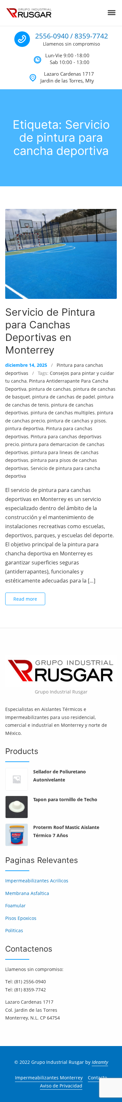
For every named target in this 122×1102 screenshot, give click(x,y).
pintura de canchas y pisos (76, 421)
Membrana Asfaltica (27, 893)
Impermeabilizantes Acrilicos (36, 881)
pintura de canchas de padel (63, 397)
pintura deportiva (24, 428)
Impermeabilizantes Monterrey (49, 1078)
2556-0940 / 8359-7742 (71, 35)
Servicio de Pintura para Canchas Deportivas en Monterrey (50, 330)
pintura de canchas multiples (63, 412)
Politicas (14, 930)
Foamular (15, 905)
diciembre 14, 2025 (26, 365)
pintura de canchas (50, 389)
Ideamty (100, 1062)
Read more (25, 599)
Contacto (97, 1078)
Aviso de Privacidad (61, 1086)
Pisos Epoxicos (20, 918)
